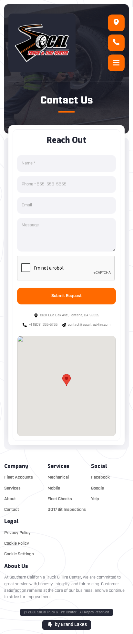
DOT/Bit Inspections (66, 509)
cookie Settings (19, 554)
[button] (116, 62)
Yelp (95, 499)
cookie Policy (16, 543)
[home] (42, 42)
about (10, 499)
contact (11, 509)
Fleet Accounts (18, 477)
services (12, 488)
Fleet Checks (59, 499)
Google (97, 488)
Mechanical (58, 477)
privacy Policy (17, 533)
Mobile (53, 488)
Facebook (100, 477)
